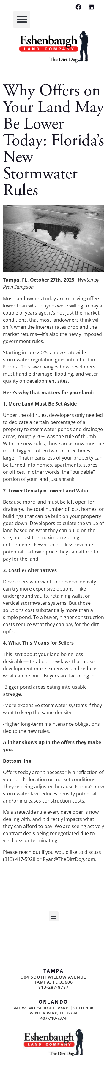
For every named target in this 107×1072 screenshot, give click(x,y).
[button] (21, 19)
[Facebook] (78, 7)
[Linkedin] (91, 7)
